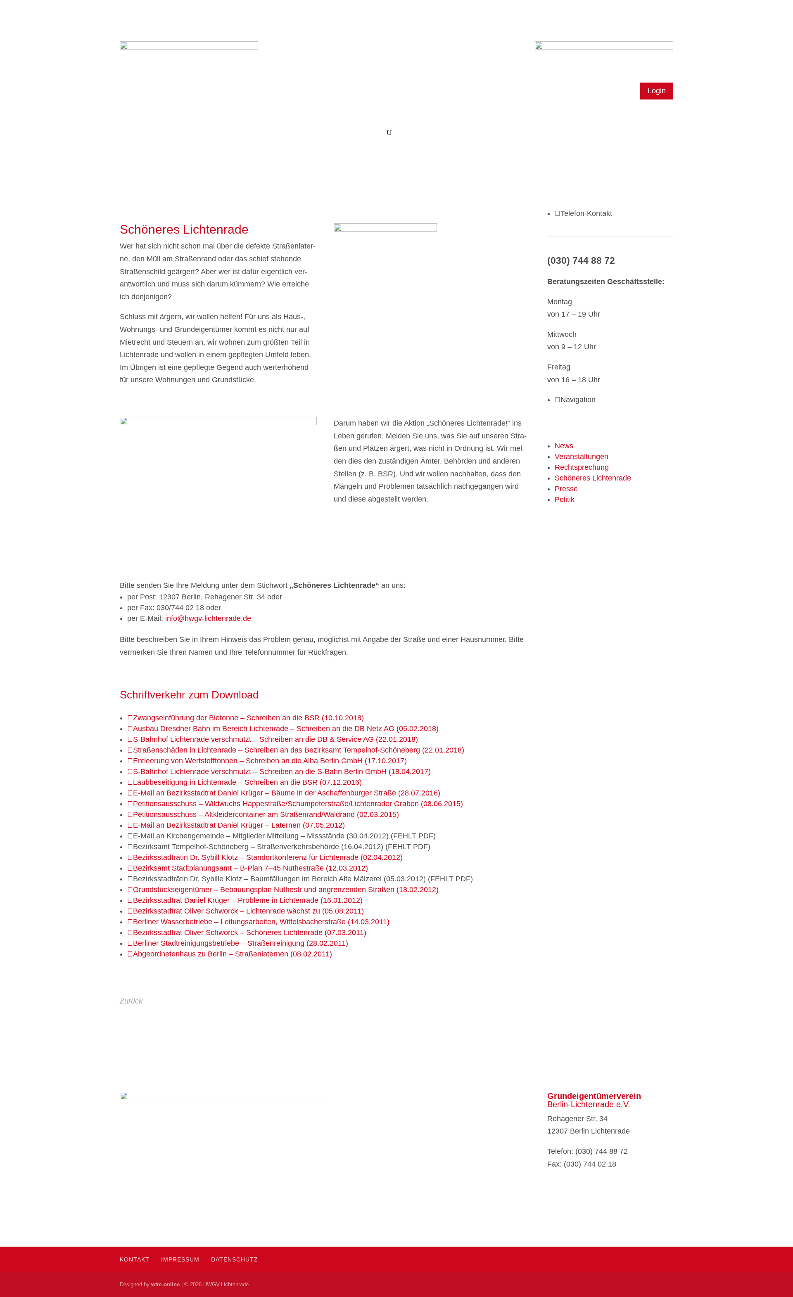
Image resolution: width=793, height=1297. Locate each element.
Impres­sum (180, 1259)
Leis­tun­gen (304, 133)
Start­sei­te (132, 133)
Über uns (166, 133)
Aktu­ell (336, 133)
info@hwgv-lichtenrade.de (208, 618)
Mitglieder (208, 133)
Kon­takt (372, 133)
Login (657, 91)
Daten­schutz (234, 1259)
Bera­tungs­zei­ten (259, 133)
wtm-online (165, 1284)
